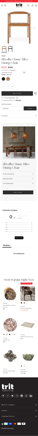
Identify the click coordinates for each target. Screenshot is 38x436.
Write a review (19, 238)
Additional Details (8, 178)
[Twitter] (3, 395)
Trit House (10, 428)
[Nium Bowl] (27, 355)
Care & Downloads (8, 183)
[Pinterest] (21, 395)
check (30, 108)
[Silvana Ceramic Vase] (10, 355)
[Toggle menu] (2, 5)
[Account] (32, 5)
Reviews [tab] (7, 245)
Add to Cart (17, 93)
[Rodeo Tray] (10, 323)
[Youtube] (12, 395)
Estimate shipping (6, 104)
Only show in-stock (6, 72)
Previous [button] (5, 143)
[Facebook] (8, 395)
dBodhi (3, 55)
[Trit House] (19, 5)
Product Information (8, 174)
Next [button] (33, 143)
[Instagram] (17, 395)
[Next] (34, 28)
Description (4, 116)
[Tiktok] (26, 395)
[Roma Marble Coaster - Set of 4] (10, 292)
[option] (19, 1)
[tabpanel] (19, 261)
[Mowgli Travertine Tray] (27, 323)
